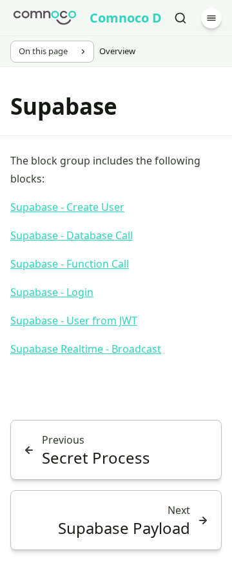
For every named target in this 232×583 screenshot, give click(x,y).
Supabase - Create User (67, 207)
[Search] (180, 18)
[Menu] (211, 18)
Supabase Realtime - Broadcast (85, 349)
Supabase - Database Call (71, 235)
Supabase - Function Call (69, 264)
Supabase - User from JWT (73, 320)
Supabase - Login (51, 292)
